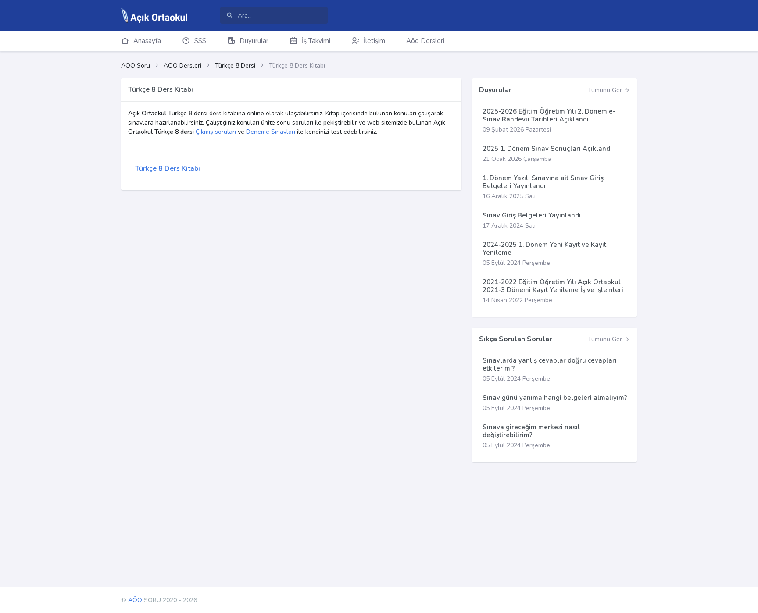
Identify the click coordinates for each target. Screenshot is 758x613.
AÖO (135, 600)
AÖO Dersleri (182, 65)
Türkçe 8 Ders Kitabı (167, 168)
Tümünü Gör (606, 90)
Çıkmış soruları (216, 132)
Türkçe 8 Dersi (235, 65)
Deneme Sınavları (270, 132)
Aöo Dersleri (425, 40)
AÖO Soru (135, 65)
